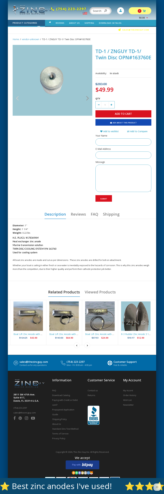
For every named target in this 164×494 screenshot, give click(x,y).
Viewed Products (100, 292)
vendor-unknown (30, 39)
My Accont (128, 390)
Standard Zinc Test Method (65, 428)
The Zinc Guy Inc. (81, 452)
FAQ (94, 214)
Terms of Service (60, 433)
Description (55, 214)
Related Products (64, 292)
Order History (129, 395)
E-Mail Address (103, 148)
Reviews (78, 214)
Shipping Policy (59, 419)
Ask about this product (125, 122)
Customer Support (125, 362)
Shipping (111, 214)
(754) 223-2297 (76, 362)
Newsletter (128, 404)
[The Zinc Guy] (32, 13)
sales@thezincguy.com (34, 362)
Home (16, 39)
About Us (56, 424)
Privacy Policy (58, 438)
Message (100, 161)
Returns (91, 395)
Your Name (101, 135)
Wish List (127, 400)
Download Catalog (61, 395)
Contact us (93, 390)
